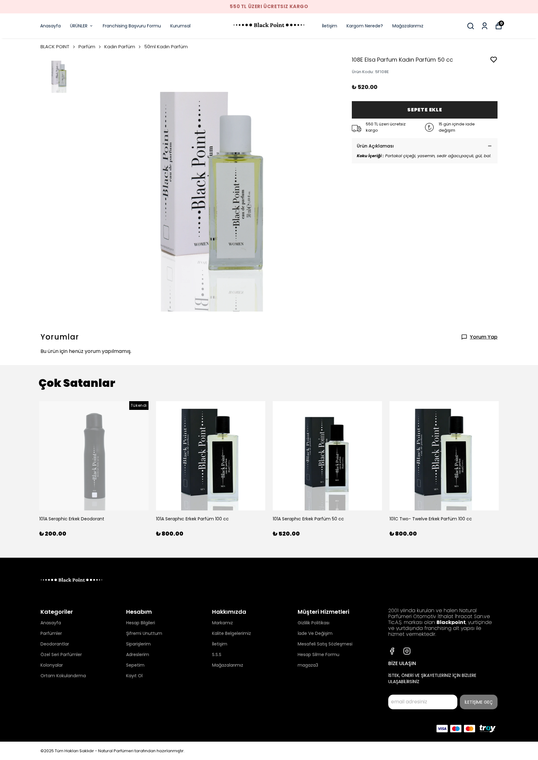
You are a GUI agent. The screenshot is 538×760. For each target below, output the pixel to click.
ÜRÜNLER (78, 26)
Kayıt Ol (134, 676)
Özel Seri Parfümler (61, 654)
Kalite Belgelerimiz (231, 633)
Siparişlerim (138, 644)
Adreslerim (137, 654)
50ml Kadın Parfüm (166, 46)
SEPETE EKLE (424, 109)
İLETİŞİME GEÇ (479, 702)
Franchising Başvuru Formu (132, 26)
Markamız (222, 623)
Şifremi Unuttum (144, 633)
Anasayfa (50, 26)
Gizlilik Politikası (313, 623)
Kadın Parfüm (119, 46)
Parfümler (51, 633)
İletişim (329, 26)
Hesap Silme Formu (318, 654)
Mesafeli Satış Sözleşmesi (325, 644)
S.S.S (216, 654)
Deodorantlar (54, 644)
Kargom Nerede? (365, 26)
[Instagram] (407, 651)
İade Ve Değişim (315, 633)
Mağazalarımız (407, 26)
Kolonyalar (51, 665)
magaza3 (308, 665)
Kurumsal (180, 26)
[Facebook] (392, 651)
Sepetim (135, 665)
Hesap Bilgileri (140, 623)
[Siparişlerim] (484, 26)
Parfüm (86, 46)
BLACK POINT (54, 46)
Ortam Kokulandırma (63, 676)
